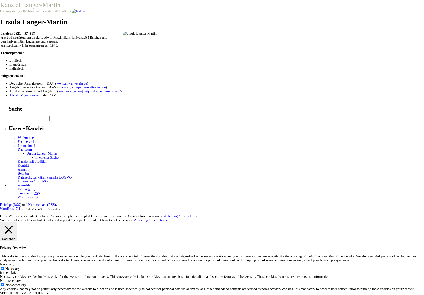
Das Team (25, 149)
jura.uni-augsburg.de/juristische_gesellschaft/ (89, 91)
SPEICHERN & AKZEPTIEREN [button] (24, 293)
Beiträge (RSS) (10, 205)
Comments (29, 193)
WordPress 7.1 (10, 208)
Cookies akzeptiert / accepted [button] (69, 216)
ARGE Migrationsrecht (25, 95)
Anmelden (25, 185)
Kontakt (23, 165)
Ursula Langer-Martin (41, 153)
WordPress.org (28, 197)
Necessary (12, 269)
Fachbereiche (27, 141)
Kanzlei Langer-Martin (30, 4)
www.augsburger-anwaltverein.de (82, 87)
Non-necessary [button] (10, 280)
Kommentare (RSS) (42, 205)
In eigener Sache (47, 157)
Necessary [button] (7, 264)
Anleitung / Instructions (180, 216)
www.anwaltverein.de (71, 83)
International (26, 145)
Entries (26, 189)
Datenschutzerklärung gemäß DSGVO (45, 177)
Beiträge (23, 173)
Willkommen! (27, 137)
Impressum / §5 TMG (33, 181)
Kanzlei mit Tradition (32, 161)
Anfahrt (23, 169)
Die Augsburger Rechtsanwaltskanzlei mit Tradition (35, 11)
